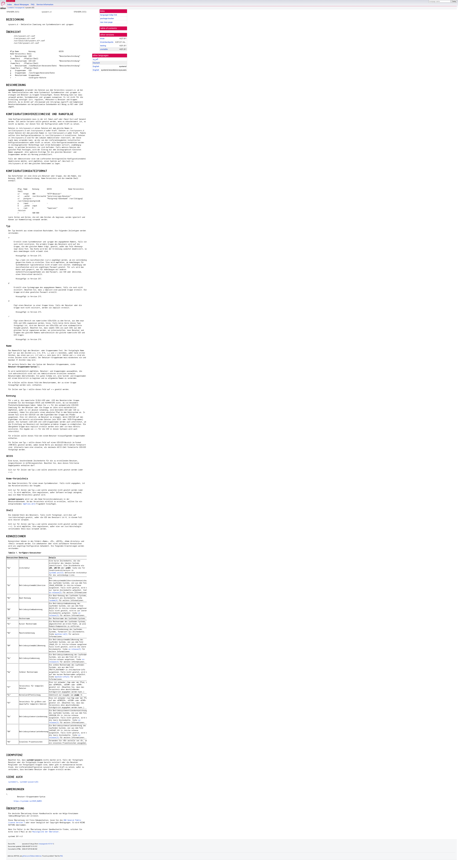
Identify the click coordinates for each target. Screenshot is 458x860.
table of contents (108, 28)
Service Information (44, 4)
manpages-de (19, 7)
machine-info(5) (62, 677)
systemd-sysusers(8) (29, 782)
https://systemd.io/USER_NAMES (28, 801)
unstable (11, 7)
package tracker (107, 18)
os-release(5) (55, 592)
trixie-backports (106, 42)
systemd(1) (13, 782)
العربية (95, 59)
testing (103, 45)
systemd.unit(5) (56, 573)
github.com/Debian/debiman (32, 856)
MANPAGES (10, 1)
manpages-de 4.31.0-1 (46, 844)
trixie (102, 38)
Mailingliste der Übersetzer (45, 832)
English (96, 66)
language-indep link (108, 15)
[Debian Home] (3, 5)
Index (9, 4)
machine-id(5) (61, 634)
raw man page (106, 22)
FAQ (32, 4)
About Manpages (21, 4)
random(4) (53, 600)
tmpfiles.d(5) (29, 504)
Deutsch (96, 63)
